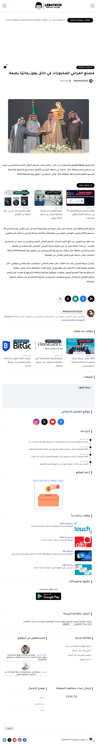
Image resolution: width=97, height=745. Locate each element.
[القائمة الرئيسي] (92, 6)
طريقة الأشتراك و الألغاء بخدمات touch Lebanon (52, 526)
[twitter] (44, 422)
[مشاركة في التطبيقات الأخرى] (60, 299)
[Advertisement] (48, 46)
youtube (65, 320)
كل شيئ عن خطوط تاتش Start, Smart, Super (53, 568)
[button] (83, 299)
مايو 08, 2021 (68, 551)
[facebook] (61, 422)
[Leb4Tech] (48, 6)
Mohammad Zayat (81, 81)
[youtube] (53, 422)
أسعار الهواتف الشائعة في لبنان (78, 646)
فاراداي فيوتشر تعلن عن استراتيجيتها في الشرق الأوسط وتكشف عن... (57, 442)
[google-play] (4, 740)
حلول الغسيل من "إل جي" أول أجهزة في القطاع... (17, 213)
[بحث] (4, 6)
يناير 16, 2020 (68, 565)
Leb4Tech (66, 740)
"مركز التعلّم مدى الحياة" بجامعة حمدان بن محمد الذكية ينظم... (51, 214)
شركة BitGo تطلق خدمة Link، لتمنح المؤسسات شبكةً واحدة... (17, 362)
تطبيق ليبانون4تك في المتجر (79, 655)
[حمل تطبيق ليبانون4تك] (48, 602)
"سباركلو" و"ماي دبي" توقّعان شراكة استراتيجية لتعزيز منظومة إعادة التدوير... (34, 20)
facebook (8, 317)
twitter (72, 320)
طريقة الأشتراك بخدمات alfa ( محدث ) (56, 540)
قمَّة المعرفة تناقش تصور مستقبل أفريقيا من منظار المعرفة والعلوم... (57, 449)
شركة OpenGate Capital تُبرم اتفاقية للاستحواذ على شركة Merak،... (49, 362)
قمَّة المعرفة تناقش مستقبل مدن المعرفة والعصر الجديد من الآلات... (58, 457)
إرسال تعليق (84, 388)
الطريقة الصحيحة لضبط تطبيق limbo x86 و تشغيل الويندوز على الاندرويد (42, 554)
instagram (80, 320)
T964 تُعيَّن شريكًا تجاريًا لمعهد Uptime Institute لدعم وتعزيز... (82, 362)
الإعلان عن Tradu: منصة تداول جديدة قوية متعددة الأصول (64, 464)
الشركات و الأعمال (85, 67)
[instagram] (36, 422)
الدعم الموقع (85, 659)
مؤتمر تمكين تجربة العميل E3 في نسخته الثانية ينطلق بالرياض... (80, 214)
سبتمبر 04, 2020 (66, 524)
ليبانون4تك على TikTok (81, 651)
